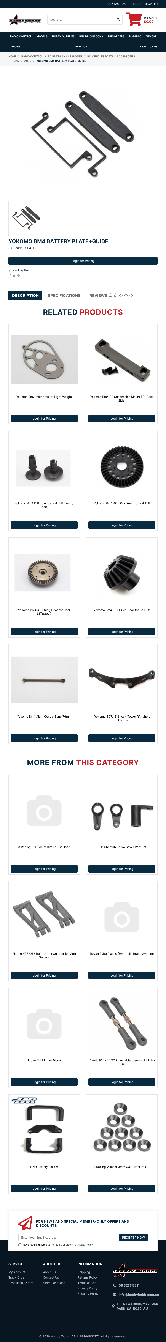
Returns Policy (88, 1277)
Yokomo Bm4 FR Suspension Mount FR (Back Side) (122, 398)
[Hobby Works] (24, 19)
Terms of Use (87, 1283)
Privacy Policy (85, 1244)
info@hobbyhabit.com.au (139, 1295)
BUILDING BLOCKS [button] (91, 36)
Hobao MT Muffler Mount (44, 1060)
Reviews (98, 295)
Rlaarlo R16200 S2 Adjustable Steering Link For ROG (122, 1062)
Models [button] (42, 36)
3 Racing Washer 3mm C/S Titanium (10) (122, 1167)
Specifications (64, 295)
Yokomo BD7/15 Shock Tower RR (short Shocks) (122, 718)
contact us (116, 3)
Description (25, 295)
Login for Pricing (83, 261)
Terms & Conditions (62, 1244)
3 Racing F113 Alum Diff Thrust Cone (44, 847)
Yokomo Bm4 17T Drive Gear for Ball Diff (122, 610)
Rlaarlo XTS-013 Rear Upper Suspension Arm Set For (44, 955)
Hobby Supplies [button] (63, 36)
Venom (151, 36)
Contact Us (149, 46)
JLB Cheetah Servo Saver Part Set (122, 847)
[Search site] (118, 20)
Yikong (15, 46)
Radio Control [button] (21, 36)
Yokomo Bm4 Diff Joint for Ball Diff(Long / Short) (44, 505)
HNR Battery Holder (44, 1167)
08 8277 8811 (129, 1285)
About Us (80, 46)
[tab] (25, 295)
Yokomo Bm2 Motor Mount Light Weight (44, 397)
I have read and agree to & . (57, 1244)
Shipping (84, 1272)
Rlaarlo (135, 36)
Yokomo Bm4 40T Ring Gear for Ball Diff (122, 503)
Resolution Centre (20, 1283)
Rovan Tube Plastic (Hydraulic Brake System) (122, 953)
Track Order (17, 1277)
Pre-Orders (116, 36)
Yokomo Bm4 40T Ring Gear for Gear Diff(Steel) (44, 611)
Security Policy (88, 1293)
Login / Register (145, 3)
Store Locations (54, 1283)
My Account (16, 1272)
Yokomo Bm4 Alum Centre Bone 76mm (44, 716)
